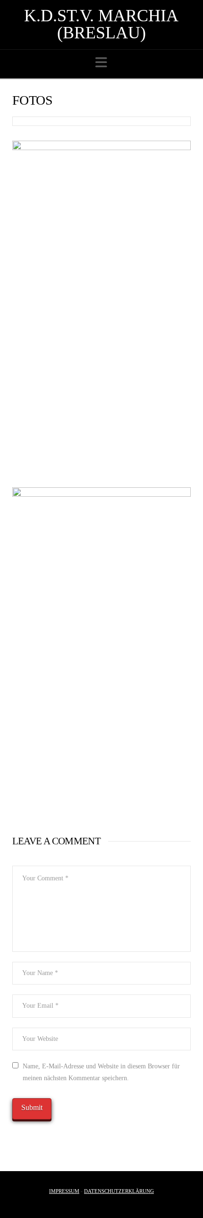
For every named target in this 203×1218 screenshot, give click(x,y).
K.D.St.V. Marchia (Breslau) (101, 24)
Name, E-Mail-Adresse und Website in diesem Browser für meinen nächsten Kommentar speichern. (101, 1072)
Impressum (64, 1191)
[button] (101, 63)
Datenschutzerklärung (119, 1191)
